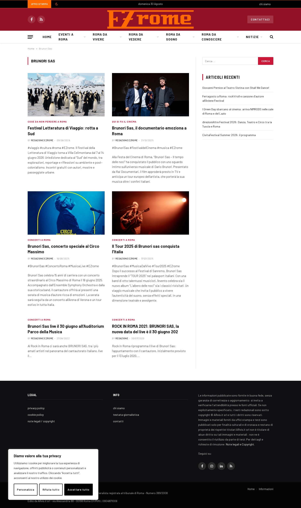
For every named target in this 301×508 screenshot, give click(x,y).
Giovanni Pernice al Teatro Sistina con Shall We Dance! (235, 87)
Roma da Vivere (100, 37)
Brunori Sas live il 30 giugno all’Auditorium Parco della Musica (66, 329)
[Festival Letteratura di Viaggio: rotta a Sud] (66, 94)
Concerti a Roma (39, 240)
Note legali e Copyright (240, 444)
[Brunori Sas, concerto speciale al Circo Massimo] (66, 213)
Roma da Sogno (173, 37)
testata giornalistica (126, 414)
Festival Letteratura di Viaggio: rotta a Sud (63, 130)
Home (47, 37)
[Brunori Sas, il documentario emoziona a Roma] (150, 94)
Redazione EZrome (42, 140)
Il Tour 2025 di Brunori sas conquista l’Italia (145, 249)
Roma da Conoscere (212, 37)
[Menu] (30, 37)
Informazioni (266, 489)
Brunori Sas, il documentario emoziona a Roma (149, 130)
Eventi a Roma (66, 37)
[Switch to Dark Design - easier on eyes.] (56, 4)
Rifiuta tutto (51, 489)
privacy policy (36, 408)
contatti (118, 421)
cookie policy (36, 414)
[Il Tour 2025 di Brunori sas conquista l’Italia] (150, 213)
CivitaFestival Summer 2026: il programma (229, 135)
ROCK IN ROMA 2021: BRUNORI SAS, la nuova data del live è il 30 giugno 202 (145, 329)
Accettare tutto (78, 489)
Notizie (252, 37)
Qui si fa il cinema (124, 121)
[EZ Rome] (150, 19)
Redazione (121, 338)
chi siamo (265, 4)
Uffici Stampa (39, 4)
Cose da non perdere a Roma (47, 121)
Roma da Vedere (136, 37)
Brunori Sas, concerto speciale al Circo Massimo (63, 249)
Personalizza (25, 489)
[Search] (271, 37)
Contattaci (260, 19)
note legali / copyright (41, 421)
